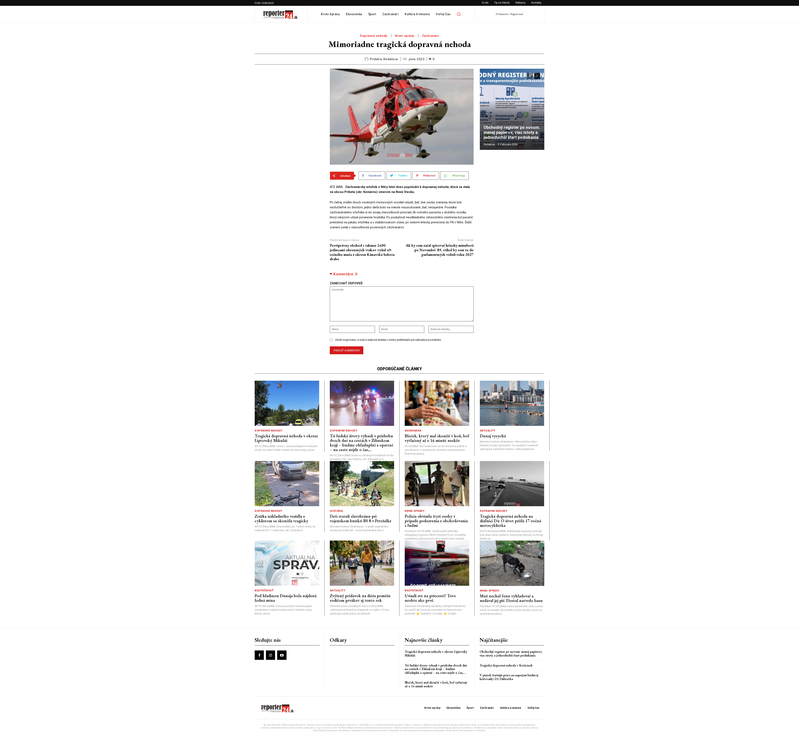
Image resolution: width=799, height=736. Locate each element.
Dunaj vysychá (493, 436)
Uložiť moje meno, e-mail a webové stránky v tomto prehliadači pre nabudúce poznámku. (388, 339)
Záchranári (430, 36)
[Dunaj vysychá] (512, 403)
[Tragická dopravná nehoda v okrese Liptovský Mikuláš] (287, 403)
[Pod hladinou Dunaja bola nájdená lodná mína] (287, 563)
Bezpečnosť (264, 590)
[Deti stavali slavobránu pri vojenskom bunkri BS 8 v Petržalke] (362, 483)
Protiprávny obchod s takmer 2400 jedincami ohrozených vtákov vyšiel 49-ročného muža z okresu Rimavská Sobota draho (362, 252)
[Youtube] (281, 655)
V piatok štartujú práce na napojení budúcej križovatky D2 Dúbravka (509, 677)
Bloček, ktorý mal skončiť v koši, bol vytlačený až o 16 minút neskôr (437, 438)
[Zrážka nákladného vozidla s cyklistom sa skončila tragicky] (287, 483)
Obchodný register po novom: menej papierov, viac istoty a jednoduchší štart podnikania (512, 132)
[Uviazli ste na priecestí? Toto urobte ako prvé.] (437, 563)
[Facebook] (259, 655)
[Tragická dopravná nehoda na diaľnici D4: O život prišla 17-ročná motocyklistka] (512, 483)
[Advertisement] (289, 95)
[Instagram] (270, 655)
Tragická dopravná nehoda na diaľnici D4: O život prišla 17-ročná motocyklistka (510, 520)
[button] (459, 14)
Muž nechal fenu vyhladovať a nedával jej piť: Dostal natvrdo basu (511, 598)
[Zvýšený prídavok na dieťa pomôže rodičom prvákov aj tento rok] (362, 563)
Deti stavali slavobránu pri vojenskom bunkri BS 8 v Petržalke (360, 518)
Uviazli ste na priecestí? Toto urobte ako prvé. (430, 598)
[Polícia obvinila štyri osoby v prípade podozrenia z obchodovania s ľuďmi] (437, 483)
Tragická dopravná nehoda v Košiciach (506, 665)
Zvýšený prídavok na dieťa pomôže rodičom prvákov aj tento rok (360, 598)
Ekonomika (413, 430)
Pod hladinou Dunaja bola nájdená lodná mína (285, 598)
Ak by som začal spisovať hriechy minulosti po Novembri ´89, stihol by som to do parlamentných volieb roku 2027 (440, 250)
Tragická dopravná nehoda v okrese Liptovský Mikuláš (286, 438)
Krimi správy (404, 36)
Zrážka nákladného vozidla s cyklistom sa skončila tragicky (281, 518)
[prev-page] (530, 76)
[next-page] (537, 76)
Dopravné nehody (373, 36)
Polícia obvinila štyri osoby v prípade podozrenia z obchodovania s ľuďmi (436, 520)
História (336, 511)
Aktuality (487, 430)
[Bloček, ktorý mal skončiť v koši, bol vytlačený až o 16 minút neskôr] (437, 403)
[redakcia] (367, 59)
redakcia (390, 59)
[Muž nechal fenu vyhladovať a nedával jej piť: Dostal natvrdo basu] (512, 563)
